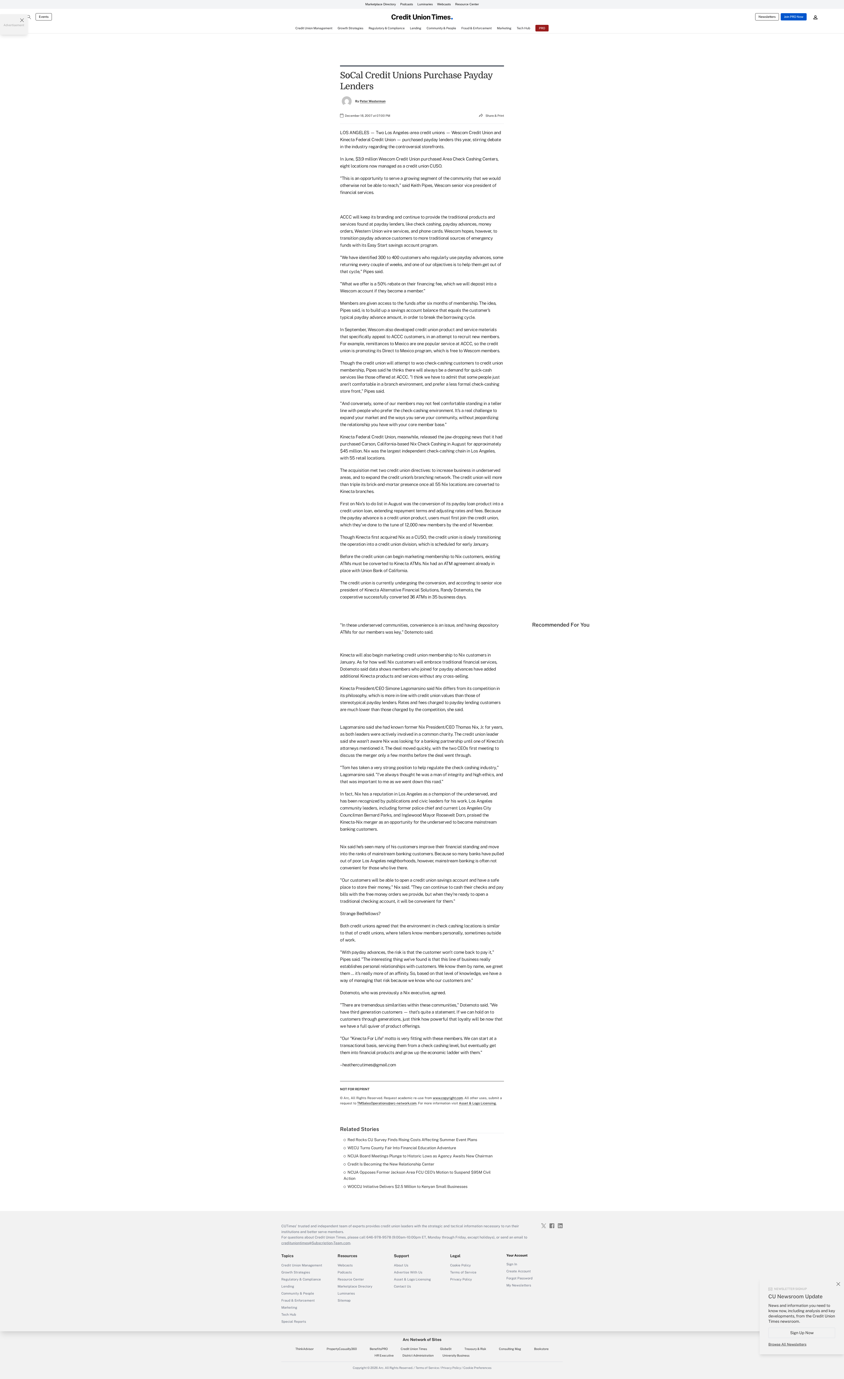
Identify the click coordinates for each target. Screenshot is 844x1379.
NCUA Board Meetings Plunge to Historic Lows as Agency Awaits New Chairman (420, 1156)
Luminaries (425, 4)
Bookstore (541, 1349)
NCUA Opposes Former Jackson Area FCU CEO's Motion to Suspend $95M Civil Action (417, 1175)
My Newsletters (518, 1285)
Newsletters (767, 16)
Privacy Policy (461, 1279)
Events (44, 16)
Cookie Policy (460, 1265)
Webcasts (444, 4)
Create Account (518, 1271)
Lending (287, 1286)
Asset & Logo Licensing (412, 1279)
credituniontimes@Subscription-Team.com (315, 1243)
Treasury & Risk (475, 1349)
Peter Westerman (373, 101)
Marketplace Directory (380, 4)
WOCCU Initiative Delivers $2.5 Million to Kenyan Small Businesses (407, 1186)
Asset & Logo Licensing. (478, 1103)
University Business (455, 1355)
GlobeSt (445, 1349)
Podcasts (406, 4)
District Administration (418, 1355)
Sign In (511, 1264)
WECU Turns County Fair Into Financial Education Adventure (401, 1148)
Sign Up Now (802, 1332)
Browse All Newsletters (787, 1344)
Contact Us (402, 1286)
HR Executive (384, 1355)
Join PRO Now (793, 16)
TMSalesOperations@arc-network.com (387, 1103)
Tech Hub (288, 1314)
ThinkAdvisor (304, 1349)
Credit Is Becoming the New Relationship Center (390, 1164)
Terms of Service (463, 1272)
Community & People (297, 1293)
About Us (401, 1265)
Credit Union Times (414, 1349)
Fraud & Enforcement (298, 1300)
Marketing (289, 1307)
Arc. (381, 1368)
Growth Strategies (295, 1272)
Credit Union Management (301, 1265)
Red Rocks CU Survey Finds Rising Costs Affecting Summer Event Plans (412, 1139)
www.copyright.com (448, 1098)
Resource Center (467, 4)
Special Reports (293, 1321)
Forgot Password (519, 1278)
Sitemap (344, 1300)
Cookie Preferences (477, 1368)
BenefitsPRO (379, 1349)
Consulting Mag (510, 1349)
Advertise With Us (408, 1272)
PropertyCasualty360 (342, 1349)
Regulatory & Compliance (301, 1279)
